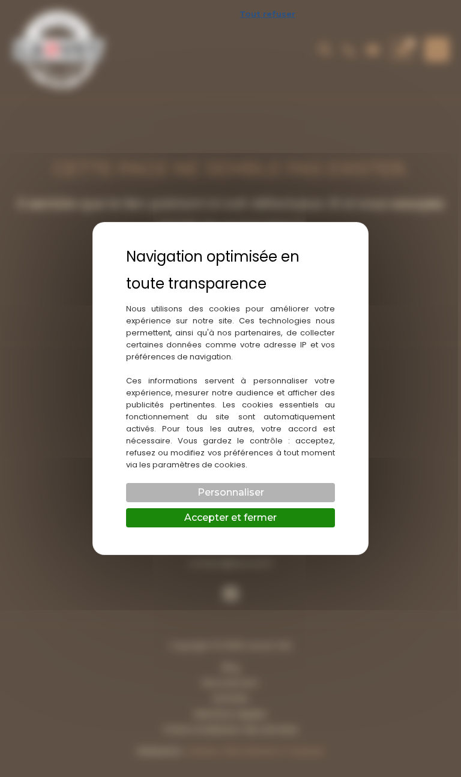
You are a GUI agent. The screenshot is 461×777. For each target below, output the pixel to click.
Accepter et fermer (230, 517)
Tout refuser (267, 14)
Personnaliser (230, 492)
